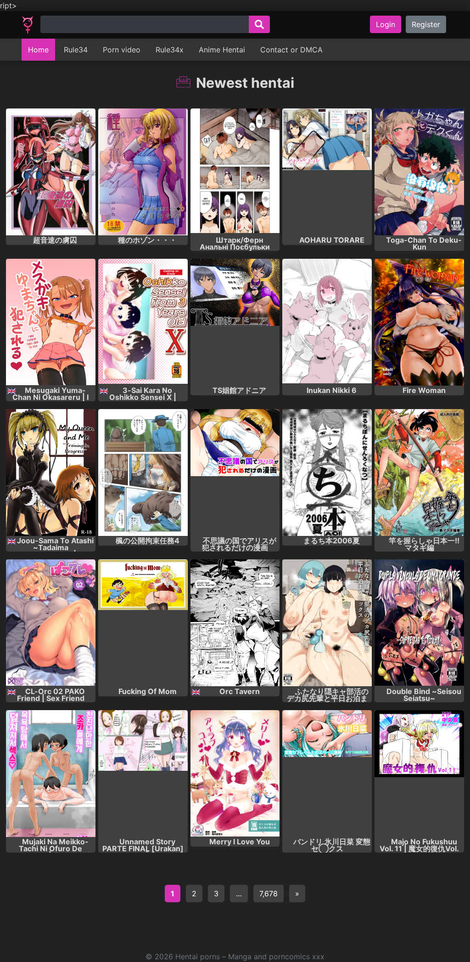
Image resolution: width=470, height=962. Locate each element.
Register (426, 24)
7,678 (268, 893)
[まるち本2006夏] (327, 472)
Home (38, 49)
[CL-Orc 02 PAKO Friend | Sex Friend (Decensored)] (50, 622)
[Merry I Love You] (235, 773)
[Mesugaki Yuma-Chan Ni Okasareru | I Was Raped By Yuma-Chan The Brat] (50, 322)
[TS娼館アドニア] (235, 322)
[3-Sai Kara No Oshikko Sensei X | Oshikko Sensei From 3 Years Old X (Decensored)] (143, 322)
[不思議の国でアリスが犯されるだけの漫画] (235, 472)
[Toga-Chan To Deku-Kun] (419, 171)
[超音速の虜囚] (50, 171)
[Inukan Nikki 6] (327, 322)
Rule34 (76, 49)
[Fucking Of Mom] (143, 622)
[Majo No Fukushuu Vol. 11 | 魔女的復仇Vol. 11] (419, 773)
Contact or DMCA (291, 49)
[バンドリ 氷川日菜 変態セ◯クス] (327, 773)
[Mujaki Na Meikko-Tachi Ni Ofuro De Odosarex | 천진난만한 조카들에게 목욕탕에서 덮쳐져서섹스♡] (50, 773)
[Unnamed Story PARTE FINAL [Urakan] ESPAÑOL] (143, 773)
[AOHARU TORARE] (327, 171)
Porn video (121, 49)
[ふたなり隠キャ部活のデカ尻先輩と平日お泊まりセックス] (327, 622)
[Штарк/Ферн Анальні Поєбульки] (235, 171)
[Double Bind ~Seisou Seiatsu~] (419, 622)
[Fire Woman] (419, 322)
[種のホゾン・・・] (143, 171)
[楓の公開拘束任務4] (143, 472)
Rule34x (170, 49)
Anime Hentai (222, 49)
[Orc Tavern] (235, 622)
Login (385, 24)
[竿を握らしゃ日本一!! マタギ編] (419, 472)
